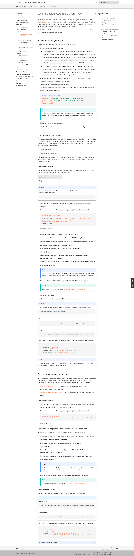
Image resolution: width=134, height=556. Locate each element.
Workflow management (23, 60)
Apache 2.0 (109, 554)
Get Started (22, 6)
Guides (30, 6)
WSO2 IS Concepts (21, 25)
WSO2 (107, 552)
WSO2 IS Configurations (22, 69)
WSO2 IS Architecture (22, 22)
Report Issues (133, 283)
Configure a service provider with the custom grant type (109, 23)
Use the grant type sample (108, 18)
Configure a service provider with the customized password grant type (110, 35)
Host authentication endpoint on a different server (26, 47)
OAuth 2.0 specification (45, 22)
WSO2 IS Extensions (22, 27)
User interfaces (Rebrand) (24, 65)
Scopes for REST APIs (22, 78)
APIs (40, 6)
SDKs (45, 6)
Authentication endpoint (24, 42)
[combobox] (109, 2)
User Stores (20, 62)
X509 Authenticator (23, 38)
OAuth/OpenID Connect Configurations (75, 289)
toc (99, 13)
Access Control (21, 53)
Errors (19, 67)
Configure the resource (108, 20)
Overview (18, 15)
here (73, 157)
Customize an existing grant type (110, 29)
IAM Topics (19, 83)
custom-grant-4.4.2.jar (55, 181)
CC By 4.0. (88, 554)
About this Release (21, 18)
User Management (22, 55)
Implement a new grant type (108, 16)
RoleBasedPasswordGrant (48, 386)
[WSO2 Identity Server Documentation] (19, 2)
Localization (21, 45)
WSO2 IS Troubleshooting (23, 74)
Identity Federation (22, 51)
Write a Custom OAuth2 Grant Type (25, 34)
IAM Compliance (20, 85)
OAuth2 (20, 32)
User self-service (21, 58)
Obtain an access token (108, 26)
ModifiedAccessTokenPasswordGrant (51, 392)
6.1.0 (95, 2)
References (53, 6)
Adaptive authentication (24, 40)
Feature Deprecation (21, 20)
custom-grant (53, 177)
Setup (35, 6)
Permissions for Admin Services (24, 81)
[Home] (17, 6)
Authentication (21, 29)
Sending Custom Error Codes (49, 542)
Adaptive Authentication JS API (24, 76)
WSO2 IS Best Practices (22, 71)
